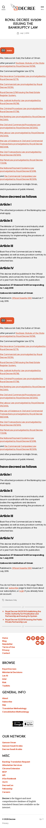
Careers (6, 792)
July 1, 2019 (24, 33)
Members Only (11, 600)
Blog (4, 641)
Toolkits (6, 686)
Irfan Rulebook (9, 778)
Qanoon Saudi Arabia (12, 746)
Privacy (5, 650)
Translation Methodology (14, 708)
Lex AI (5, 675)
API (3, 775)
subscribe (13, 588)
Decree (12, 819)
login (21, 591)
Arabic (9, 50)
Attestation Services (12, 765)
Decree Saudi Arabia (12, 749)
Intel (4, 679)
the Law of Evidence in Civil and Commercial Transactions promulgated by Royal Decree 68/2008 (21, 143)
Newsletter (7, 644)
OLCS (5, 782)
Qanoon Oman (9, 742)
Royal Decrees (9, 669)
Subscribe (7, 701)
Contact (6, 653)
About (5, 698)
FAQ (4, 705)
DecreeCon (7, 785)
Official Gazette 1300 (22, 298)
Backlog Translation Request (16, 762)
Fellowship (7, 789)
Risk (4, 682)
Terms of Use (8, 647)
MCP (4, 772)
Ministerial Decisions (12, 672)
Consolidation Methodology (15, 712)
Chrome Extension (11, 768)
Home (5, 638)
